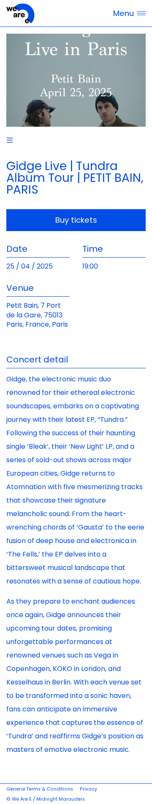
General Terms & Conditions (39, 789)
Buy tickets (76, 220)
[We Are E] (20, 13)
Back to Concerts (9, 140)
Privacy (88, 789)
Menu (123, 13)
